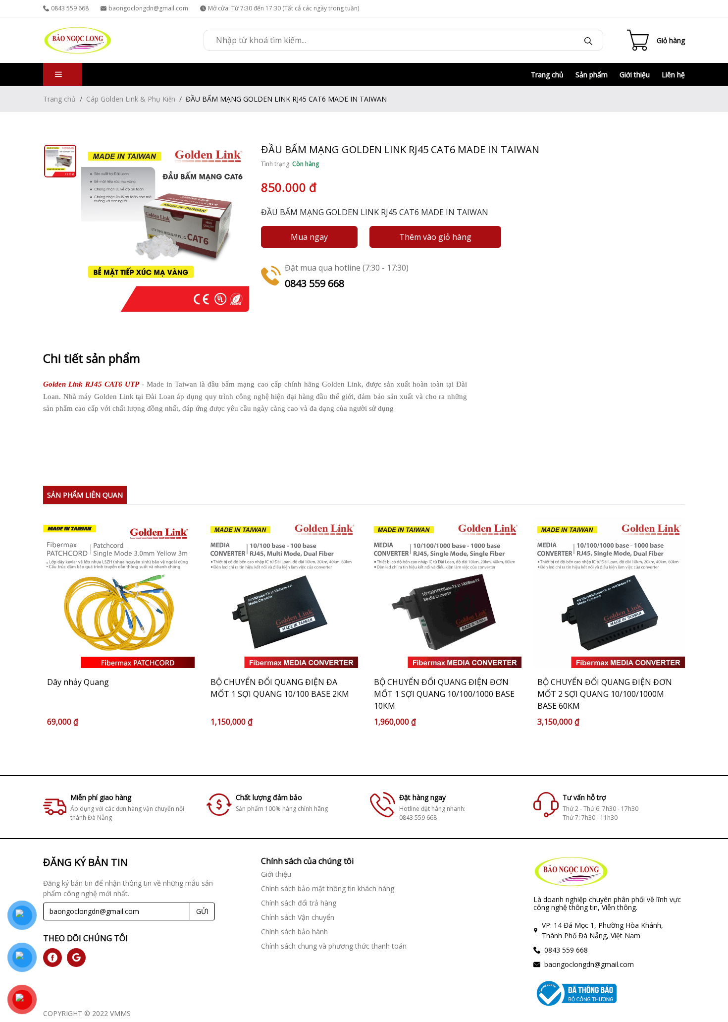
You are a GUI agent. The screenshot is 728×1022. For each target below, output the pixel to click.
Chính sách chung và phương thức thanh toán (334, 946)
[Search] (588, 40)
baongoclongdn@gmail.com (148, 8)
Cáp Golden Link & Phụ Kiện (130, 99)
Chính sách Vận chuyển (297, 917)
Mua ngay (309, 236)
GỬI (202, 911)
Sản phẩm (591, 74)
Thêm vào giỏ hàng (435, 236)
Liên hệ (673, 74)
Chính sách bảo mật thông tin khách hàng (327, 888)
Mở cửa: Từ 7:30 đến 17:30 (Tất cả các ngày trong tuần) (283, 8)
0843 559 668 (70, 8)
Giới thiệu (635, 74)
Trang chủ (547, 74)
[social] (52, 957)
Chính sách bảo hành (294, 931)
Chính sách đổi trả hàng (298, 903)
